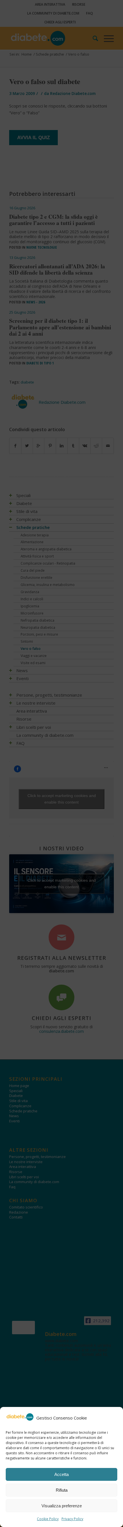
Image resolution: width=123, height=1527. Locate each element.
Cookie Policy (48, 1518)
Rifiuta (62, 1490)
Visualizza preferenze (61, 1505)
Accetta (61, 1474)
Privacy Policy (72, 1518)
